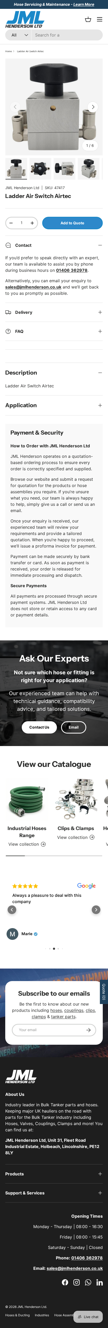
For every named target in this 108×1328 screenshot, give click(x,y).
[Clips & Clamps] (75, 799)
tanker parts (63, 1016)
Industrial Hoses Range (27, 831)
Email (74, 727)
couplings (73, 1010)
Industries (42, 1315)
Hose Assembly (65, 1315)
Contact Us (39, 727)
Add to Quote (72, 223)
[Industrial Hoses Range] (27, 799)
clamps (39, 1016)
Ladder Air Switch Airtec (30, 51)
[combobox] (54, 34)
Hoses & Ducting (17, 1315)
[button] (12, 909)
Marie (27, 934)
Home (8, 51)
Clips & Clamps (76, 828)
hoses (56, 1010)
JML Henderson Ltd (22, 187)
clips (90, 1010)
